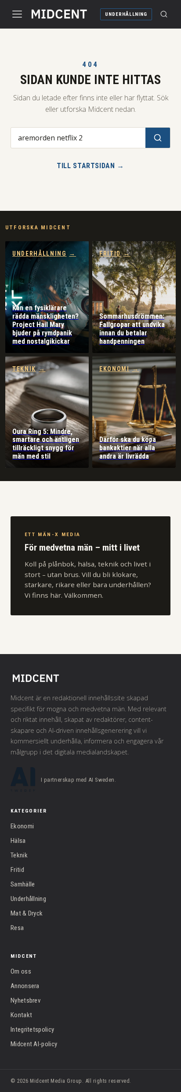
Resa (17, 928)
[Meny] (17, 14)
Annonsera (25, 986)
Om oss (21, 971)
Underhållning (126, 14)
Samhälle (23, 884)
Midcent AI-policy (34, 1044)
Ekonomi (119, 368)
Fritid (114, 253)
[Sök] (163, 14)
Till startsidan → (90, 166)
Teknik (29, 368)
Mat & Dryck (27, 913)
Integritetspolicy (32, 1029)
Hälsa (18, 841)
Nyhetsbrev (25, 1000)
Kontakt (21, 1015)
